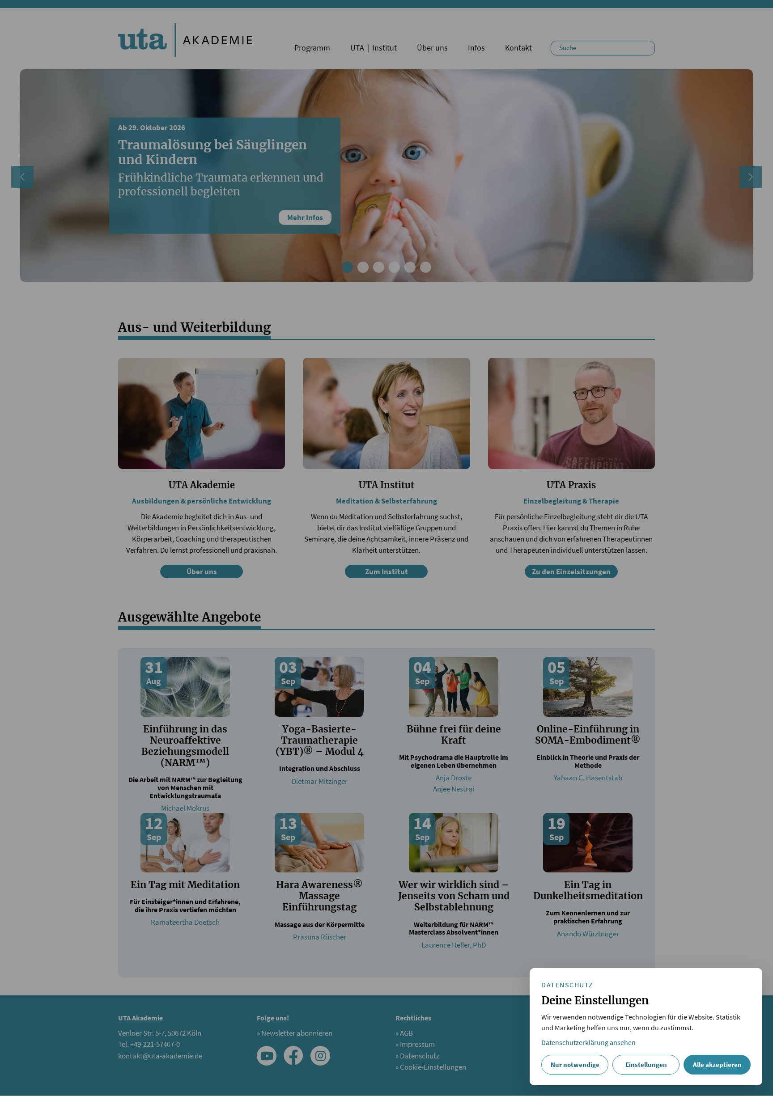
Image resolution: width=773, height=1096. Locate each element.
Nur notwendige (575, 1064)
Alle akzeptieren (717, 1064)
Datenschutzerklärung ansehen (588, 1042)
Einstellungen (646, 1064)
